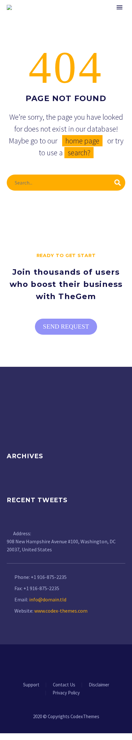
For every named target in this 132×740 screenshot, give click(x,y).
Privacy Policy (66, 693)
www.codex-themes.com (60, 610)
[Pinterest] (78, 662)
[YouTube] (86, 662)
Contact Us (64, 685)
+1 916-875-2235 (49, 577)
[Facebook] (45, 662)
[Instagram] (70, 662)
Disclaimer (99, 685)
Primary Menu (119, 7)
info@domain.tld (47, 599)
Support (31, 685)
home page (82, 141)
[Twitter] (61, 662)
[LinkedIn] (53, 662)
